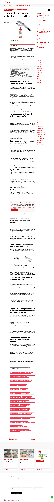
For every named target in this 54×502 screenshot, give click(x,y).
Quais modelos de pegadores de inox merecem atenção (20, 69)
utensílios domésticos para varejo (15, 430)
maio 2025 (39, 80)
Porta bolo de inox (40, 126)
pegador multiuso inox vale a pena (22, 417)
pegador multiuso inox (13, 417)
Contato (32, 2)
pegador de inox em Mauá (13, 385)
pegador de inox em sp (22, 389)
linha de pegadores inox (13, 381)
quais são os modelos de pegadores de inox (16, 425)
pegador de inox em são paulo (24, 388)
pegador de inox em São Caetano (14, 388)
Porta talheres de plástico (41, 132)
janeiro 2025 (39, 88)
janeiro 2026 (39, 66)
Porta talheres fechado (41, 134)
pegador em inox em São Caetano (14, 405)
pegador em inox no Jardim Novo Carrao (15, 413)
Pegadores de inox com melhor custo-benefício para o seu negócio (21, 78)
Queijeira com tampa (40, 138)
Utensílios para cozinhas (7, 10)
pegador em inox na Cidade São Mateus (15, 409)
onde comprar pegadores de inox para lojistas (24, 381)
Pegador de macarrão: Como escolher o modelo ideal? (22, 111)
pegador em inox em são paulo (24, 405)
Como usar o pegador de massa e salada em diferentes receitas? (24, 241)
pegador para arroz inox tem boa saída (15, 418)
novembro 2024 (40, 92)
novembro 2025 (40, 70)
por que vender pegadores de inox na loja (29, 422)
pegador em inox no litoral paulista (27, 413)
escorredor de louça (40, 116)
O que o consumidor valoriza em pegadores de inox (19, 75)
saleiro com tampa (40, 140)
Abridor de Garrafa (40, 103)
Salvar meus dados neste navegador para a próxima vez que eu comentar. (22, 490)
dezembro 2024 (39, 90)
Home (21, 2)
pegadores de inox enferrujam (14, 421)
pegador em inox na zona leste (26, 409)
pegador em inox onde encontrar (25, 414)
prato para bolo (39, 136)
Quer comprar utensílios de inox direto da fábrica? (19, 72)
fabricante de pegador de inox (22, 376)
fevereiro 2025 (39, 86)
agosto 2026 (39, 52)
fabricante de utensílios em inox (24, 377)
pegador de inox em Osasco (21, 385)
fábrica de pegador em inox (14, 376)
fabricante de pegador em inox (14, 377)
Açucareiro (39, 105)
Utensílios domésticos (24, 9)
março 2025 (39, 84)
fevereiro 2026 (39, 64)
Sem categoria (39, 142)
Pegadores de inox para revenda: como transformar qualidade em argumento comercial (21, 77)
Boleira (38, 110)
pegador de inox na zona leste (26, 392)
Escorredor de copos (40, 114)
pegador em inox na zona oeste (24, 410)
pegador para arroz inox (31, 417)
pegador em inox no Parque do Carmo (15, 414)
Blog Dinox (13, 499)
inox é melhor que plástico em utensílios (26, 380)
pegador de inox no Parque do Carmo (15, 397)
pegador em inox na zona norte (14, 410)
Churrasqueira (39, 112)
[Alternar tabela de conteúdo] (33, 66)
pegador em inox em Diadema (22, 401)
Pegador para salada (15, 71)
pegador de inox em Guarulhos (23, 384)
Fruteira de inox (40, 118)
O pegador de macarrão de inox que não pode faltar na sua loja (24, 167)
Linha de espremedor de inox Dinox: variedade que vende (25, 462)
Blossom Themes (10, 500)
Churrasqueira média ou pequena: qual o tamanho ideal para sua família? (44, 24)
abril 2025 (39, 82)
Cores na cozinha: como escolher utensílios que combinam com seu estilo (42, 465)
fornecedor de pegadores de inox (14, 380)
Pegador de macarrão (7, 9)
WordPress (19, 500)
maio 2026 (39, 58)
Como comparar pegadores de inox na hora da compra (19, 74)
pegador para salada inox (25, 418)
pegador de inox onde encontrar (25, 397)
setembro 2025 (39, 74)
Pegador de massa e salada (15, 9)
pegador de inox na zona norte (14, 393)
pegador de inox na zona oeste (24, 393)
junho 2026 (39, 56)
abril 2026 (39, 60)
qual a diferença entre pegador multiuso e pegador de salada (19, 426)
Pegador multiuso (14, 70)
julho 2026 (39, 54)
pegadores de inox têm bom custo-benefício (16, 422)
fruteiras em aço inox (40, 120)
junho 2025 (39, 78)
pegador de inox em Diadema (14, 384)
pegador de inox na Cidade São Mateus (15, 392)
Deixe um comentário (6, 23)
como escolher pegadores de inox (16, 372)
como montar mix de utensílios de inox (27, 372)
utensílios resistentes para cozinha (26, 430)
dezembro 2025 (39, 68)
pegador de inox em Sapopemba (14, 389)
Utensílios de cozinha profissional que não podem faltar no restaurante (10, 463)
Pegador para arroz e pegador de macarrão (18, 73)
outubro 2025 (39, 72)
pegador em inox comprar (13, 401)
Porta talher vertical (40, 128)
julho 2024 (39, 97)
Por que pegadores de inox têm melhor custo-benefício (20, 68)
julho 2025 (39, 76)
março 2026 (39, 62)
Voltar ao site (26, 2)
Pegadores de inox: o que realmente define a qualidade (20, 67)
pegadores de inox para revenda (23, 421)
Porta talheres (39, 130)
